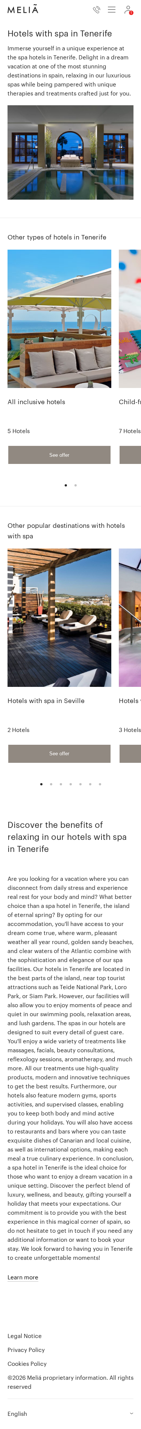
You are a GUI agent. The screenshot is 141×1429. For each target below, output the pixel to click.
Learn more (23, 1277)
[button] (70, 1413)
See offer (59, 455)
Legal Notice (25, 1335)
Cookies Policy (27, 1363)
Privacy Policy (26, 1349)
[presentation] (111, 9)
